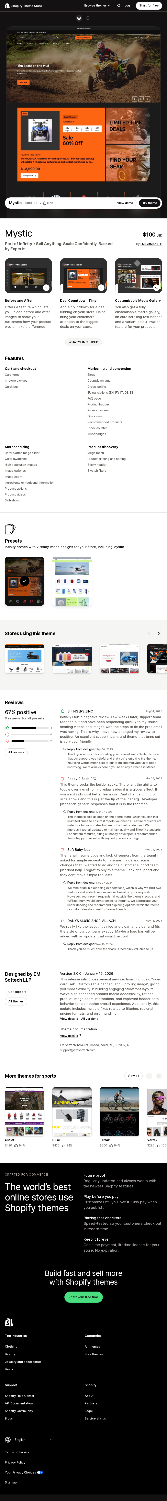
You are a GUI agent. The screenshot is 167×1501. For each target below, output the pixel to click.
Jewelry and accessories (23, 1362)
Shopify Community (19, 1411)
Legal (89, 1411)
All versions (89, 1019)
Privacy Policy (15, 1462)
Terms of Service (17, 1452)
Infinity (25, 243)
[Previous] (149, 633)
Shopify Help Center (19, 1396)
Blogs (9, 1418)
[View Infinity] (72, 581)
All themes (16, 1001)
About (89, 1396)
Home (9, 1369)
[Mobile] (88, 18)
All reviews (16, 752)
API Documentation (19, 1403)
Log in (129, 5)
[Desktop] (79, 18)
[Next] (159, 633)
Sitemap (11, 1482)
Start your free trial (83, 1297)
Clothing (11, 1346)
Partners (91, 1403)
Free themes (94, 1354)
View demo (125, 203)
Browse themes (95, 5)
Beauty (10, 1354)
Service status (95, 1418)
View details (69, 1019)
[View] (24, 659)
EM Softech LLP (151, 244)
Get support (17, 992)
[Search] (119, 5)
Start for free (149, 5)
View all (133, 1076)
